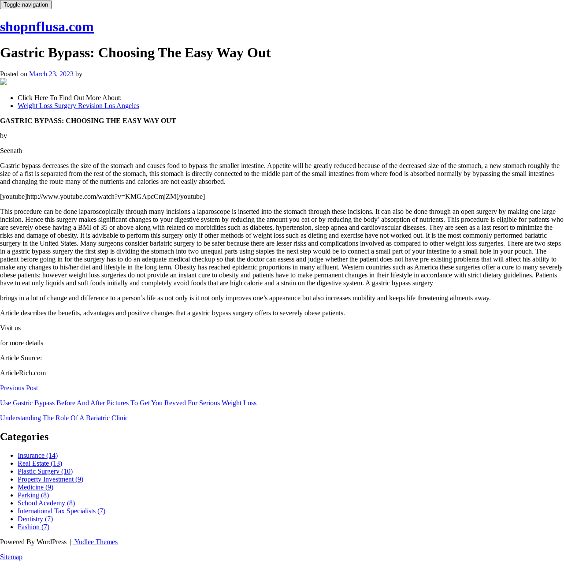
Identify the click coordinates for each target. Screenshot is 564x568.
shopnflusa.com (47, 26)
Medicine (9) (35, 487)
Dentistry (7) (35, 519)
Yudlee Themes (95, 542)
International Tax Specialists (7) (61, 511)
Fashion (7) (33, 527)
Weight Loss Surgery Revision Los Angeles (78, 105)
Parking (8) (33, 495)
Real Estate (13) (40, 463)
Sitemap (11, 557)
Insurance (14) (38, 455)
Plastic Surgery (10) (45, 471)
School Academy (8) (46, 503)
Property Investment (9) (50, 479)
